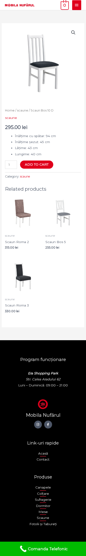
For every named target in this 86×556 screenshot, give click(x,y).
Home (10, 110)
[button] (73, 32)
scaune (22, 110)
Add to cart (36, 164)
